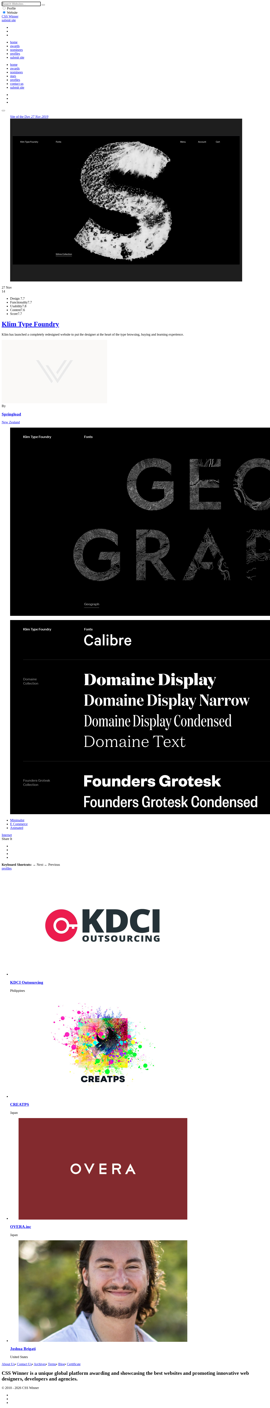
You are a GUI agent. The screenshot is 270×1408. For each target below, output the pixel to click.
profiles (15, 53)
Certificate (74, 1364)
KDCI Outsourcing (26, 982)
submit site (9, 20)
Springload (11, 414)
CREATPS (19, 1104)
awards (15, 46)
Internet (7, 835)
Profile (11, 8)
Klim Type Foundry (30, 324)
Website (12, 12)
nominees (16, 50)
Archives (40, 1364)
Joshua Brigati (23, 1348)
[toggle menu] (3, 110)
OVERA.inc (20, 1226)
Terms (52, 1364)
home (14, 42)
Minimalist (17, 820)
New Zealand (11, 422)
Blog (61, 1364)
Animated (16, 828)
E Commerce (19, 824)
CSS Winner (10, 16)
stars (13, 76)
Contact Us (24, 1364)
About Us (8, 1364)
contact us (16, 83)
